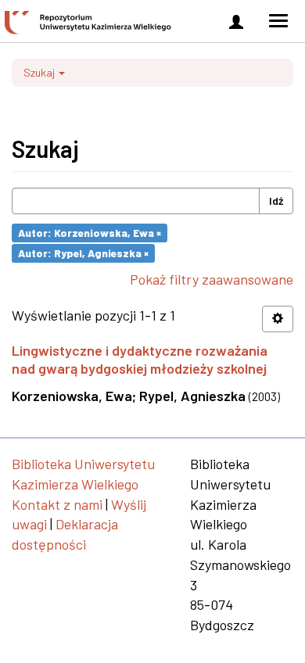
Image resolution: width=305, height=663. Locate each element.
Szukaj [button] (40, 72)
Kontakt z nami (57, 504)
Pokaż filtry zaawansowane (211, 279)
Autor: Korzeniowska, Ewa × (89, 232)
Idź (276, 200)
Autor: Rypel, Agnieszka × (83, 253)
